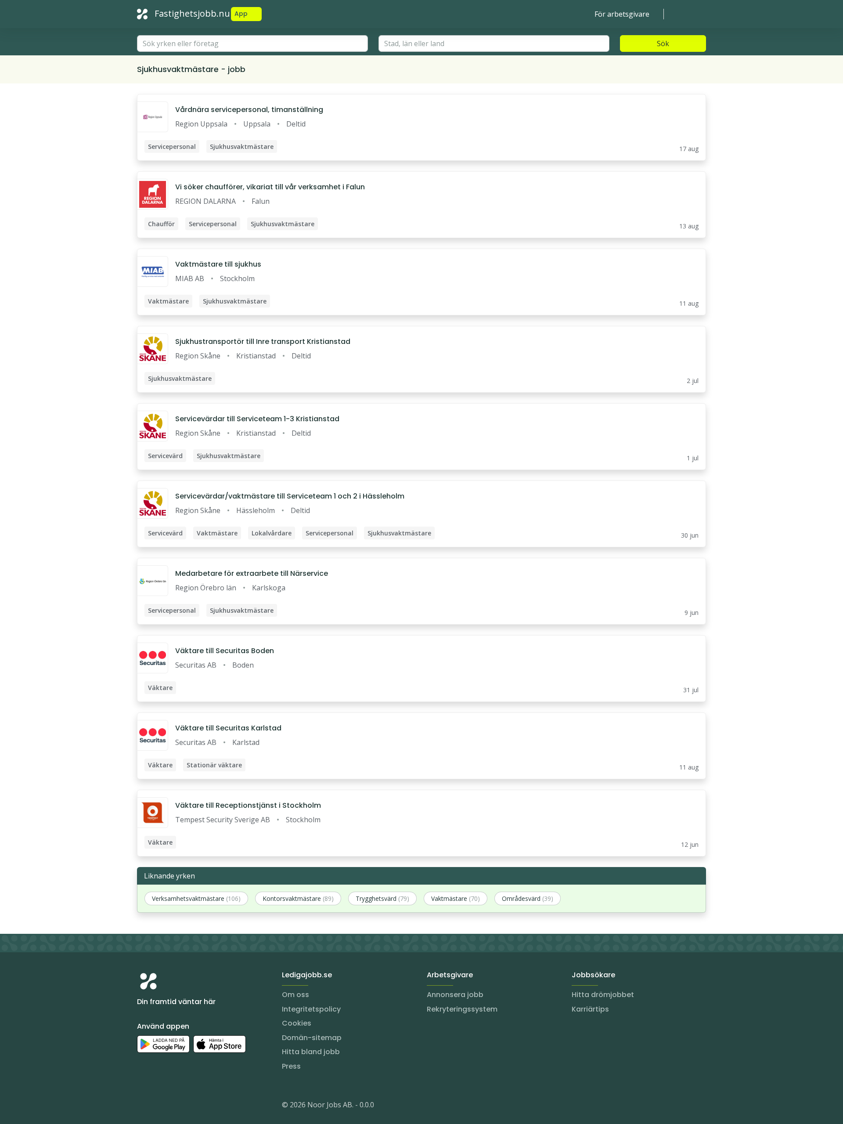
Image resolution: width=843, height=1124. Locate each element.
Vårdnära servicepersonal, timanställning (249, 110)
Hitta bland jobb (311, 1052)
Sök (663, 43)
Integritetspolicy (311, 1009)
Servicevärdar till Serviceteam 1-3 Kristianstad (257, 419)
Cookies (296, 1023)
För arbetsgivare (621, 14)
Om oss (295, 995)
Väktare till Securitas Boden (224, 651)
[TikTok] (197, 1106)
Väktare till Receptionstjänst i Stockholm (248, 805)
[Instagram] (144, 1106)
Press (291, 1066)
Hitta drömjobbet (603, 995)
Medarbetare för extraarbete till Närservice (251, 573)
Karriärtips (590, 1009)
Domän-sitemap (312, 1038)
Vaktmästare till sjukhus (218, 264)
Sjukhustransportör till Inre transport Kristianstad (262, 341)
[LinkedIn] (162, 1106)
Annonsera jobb (455, 995)
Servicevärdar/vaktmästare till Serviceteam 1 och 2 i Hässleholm (289, 496)
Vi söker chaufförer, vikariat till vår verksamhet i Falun (270, 187)
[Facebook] (179, 1106)
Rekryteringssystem (462, 1009)
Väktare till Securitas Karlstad (228, 728)
